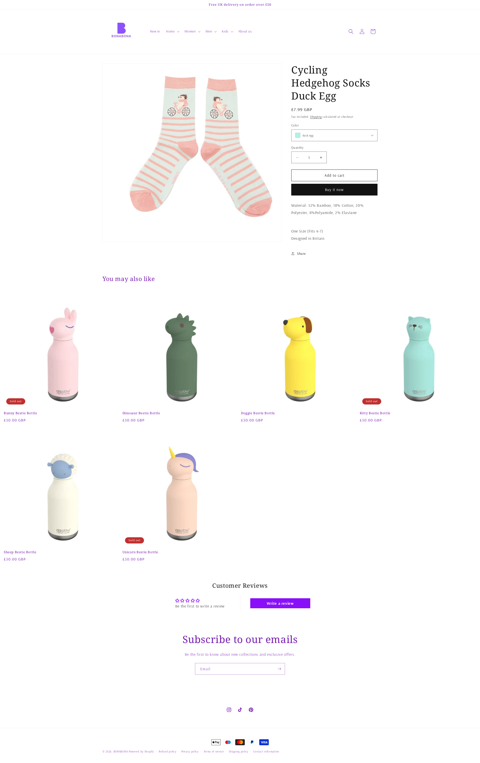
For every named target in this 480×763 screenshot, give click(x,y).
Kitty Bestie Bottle (375, 413)
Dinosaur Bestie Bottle (141, 413)
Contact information (266, 751)
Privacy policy (190, 751)
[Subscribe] (279, 669)
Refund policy (167, 751)
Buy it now (334, 189)
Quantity (297, 148)
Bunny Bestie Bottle (20, 413)
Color (295, 125)
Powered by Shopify (141, 751)
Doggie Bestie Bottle (258, 413)
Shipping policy (238, 751)
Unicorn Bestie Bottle (140, 552)
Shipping (316, 116)
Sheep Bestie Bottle (20, 552)
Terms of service (214, 751)
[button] (172, 31)
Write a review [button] (280, 603)
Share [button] (301, 253)
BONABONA (121, 751)
